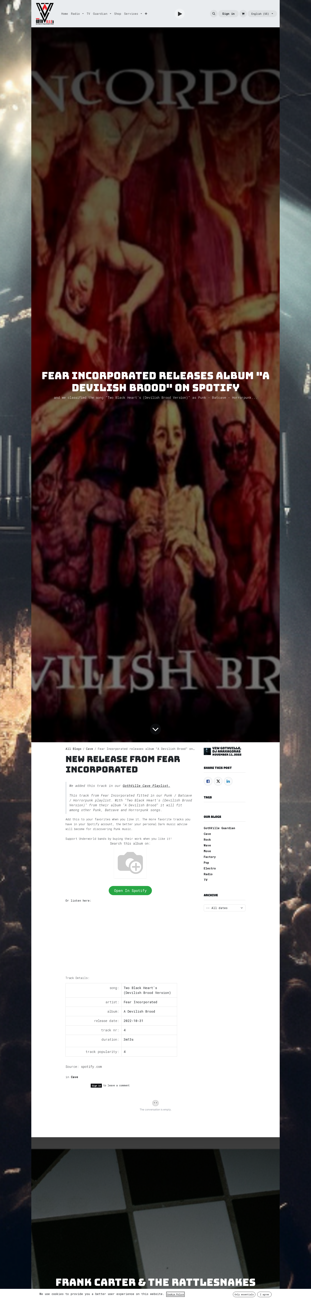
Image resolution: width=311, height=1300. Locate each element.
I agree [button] (264, 1294)
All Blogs (73, 749)
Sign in (228, 13)
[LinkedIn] (228, 781)
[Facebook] (208, 781)
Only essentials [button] (244, 1294)
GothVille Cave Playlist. (146, 785)
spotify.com (91, 1066)
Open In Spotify (130, 890)
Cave (89, 749)
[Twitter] (218, 781)
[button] (214, 13)
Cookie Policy (175, 1294)
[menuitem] (64, 13)
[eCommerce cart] (243, 13)
